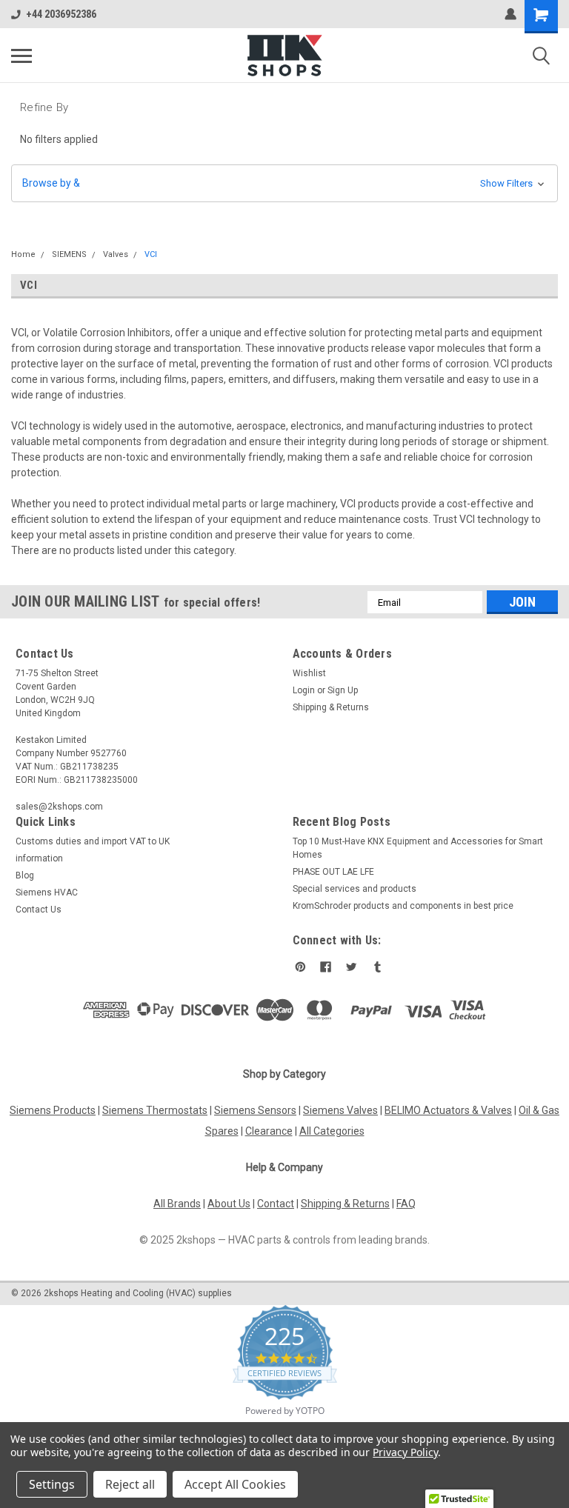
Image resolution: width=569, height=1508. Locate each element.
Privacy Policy (405, 1452)
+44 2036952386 (61, 14)
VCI (150, 254)
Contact (275, 1204)
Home (23, 254)
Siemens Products (53, 1110)
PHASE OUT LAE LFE (333, 872)
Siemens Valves (340, 1110)
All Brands (177, 1204)
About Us (228, 1204)
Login (304, 690)
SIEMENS (69, 254)
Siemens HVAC (47, 892)
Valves (115, 254)
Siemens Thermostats (154, 1110)
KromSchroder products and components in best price (403, 906)
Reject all (130, 1484)
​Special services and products (354, 889)
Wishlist (309, 673)
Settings (52, 1484)
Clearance (269, 1131)
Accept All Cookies (235, 1484)
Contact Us (38, 909)
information (39, 858)
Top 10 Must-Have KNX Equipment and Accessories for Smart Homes (418, 848)
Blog (25, 875)
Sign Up (342, 690)
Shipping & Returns (331, 707)
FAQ (406, 1204)
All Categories (332, 1131)
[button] (284, 183)
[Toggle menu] (21, 55)
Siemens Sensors (255, 1110)
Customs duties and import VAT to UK (93, 841)
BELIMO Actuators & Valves (448, 1110)
